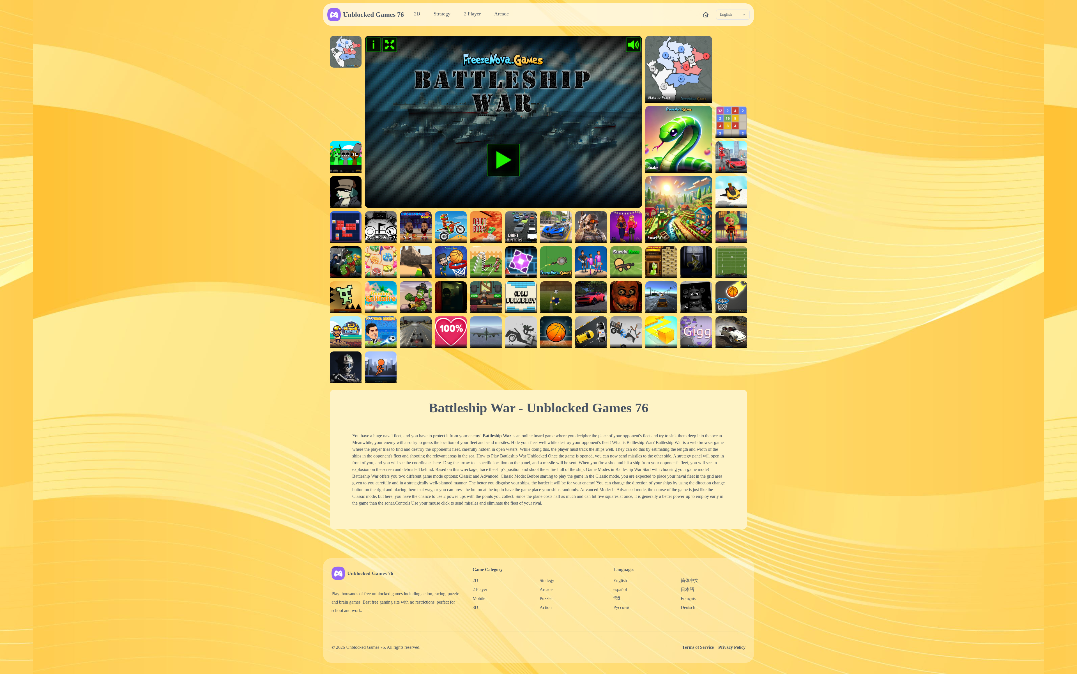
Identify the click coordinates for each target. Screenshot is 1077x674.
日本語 (687, 589)
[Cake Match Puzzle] (381, 262)
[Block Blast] (346, 227)
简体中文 (690, 580)
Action (546, 607)
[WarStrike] (591, 227)
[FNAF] (696, 297)
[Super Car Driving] (556, 227)
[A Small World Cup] (556, 297)
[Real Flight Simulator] (486, 332)
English (620, 580)
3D (475, 607)
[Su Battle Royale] (556, 262)
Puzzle (545, 598)
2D (417, 14)
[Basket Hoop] (556, 332)
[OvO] (381, 227)
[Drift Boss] (486, 227)
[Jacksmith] (486, 297)
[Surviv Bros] (626, 262)
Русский (621, 607)
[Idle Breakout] (521, 297)
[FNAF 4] (696, 262)
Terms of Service (698, 647)
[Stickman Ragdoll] (521, 332)
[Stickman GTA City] (731, 157)
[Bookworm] (661, 262)
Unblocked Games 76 (373, 14)
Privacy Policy (731, 647)
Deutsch (688, 607)
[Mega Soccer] (591, 262)
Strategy (442, 14)
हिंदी (616, 598)
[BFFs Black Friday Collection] (626, 227)
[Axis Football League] (731, 262)
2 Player (472, 14)
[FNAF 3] (451, 297)
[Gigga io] (696, 332)
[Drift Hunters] (521, 227)
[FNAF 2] (626, 297)
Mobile (479, 598)
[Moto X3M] (451, 227)
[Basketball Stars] (416, 227)
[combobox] (733, 15)
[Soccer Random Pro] (486, 262)
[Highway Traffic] (661, 297)
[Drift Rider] (731, 332)
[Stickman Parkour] (381, 367)
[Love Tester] (451, 332)
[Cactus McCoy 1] (416, 297)
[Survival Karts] (731, 192)
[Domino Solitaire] (381, 297)
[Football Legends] (381, 332)
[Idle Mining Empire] (346, 332)
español (620, 589)
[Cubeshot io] (416, 262)
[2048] (731, 122)
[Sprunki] (346, 157)
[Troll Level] (346, 297)
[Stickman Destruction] (626, 332)
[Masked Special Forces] (346, 367)
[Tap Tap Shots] (731, 297)
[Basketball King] (451, 262)
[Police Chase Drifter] (591, 332)
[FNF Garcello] (346, 192)
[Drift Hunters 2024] (591, 297)
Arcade (501, 14)
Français (688, 598)
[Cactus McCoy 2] (346, 262)
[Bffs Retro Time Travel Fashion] (731, 227)
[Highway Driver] (416, 332)
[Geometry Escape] (521, 262)
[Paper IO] (661, 332)
